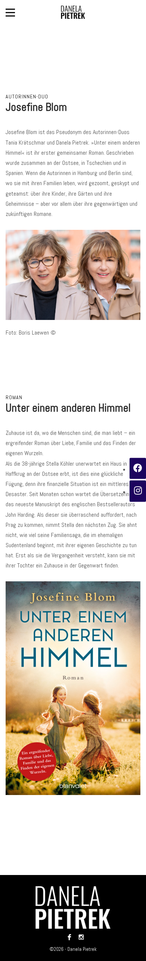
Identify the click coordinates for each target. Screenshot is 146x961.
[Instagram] (79, 937)
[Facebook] (69, 937)
